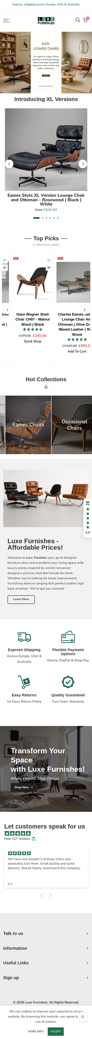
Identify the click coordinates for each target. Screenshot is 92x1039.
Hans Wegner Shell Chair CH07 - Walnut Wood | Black (24, 319)
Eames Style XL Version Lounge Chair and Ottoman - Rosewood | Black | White (46, 199)
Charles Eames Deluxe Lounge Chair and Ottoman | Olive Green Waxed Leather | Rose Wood (68, 324)
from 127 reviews (17, 838)
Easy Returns (24, 695)
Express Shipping (24, 650)
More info (35, 1031)
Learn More (21, 599)
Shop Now (21, 787)
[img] (48, 833)
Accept (56, 1031)
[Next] (83, 164)
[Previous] (9, 164)
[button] (87, 518)
